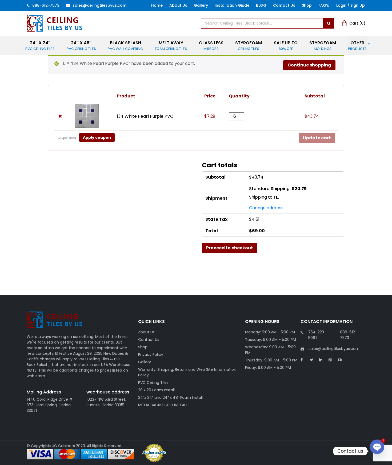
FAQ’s (323, 5)
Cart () (357, 23)
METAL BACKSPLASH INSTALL (162, 405)
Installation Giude (232, 5)
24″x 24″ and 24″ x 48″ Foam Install (170, 397)
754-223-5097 (317, 334)
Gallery (201, 5)
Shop (307, 5)
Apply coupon (97, 137)
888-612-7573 (45, 5)
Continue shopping (309, 65)
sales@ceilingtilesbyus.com (334, 348)
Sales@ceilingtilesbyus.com (99, 5)
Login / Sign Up (350, 5)
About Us (178, 5)
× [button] (60, 116)
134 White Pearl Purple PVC (145, 116)
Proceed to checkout (229, 248)
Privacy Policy (150, 354)
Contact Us (284, 5)
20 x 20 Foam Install (156, 390)
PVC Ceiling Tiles (153, 382)
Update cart (317, 138)
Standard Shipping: (278, 189)
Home (157, 5)
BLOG (261, 5)
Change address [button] (266, 208)
